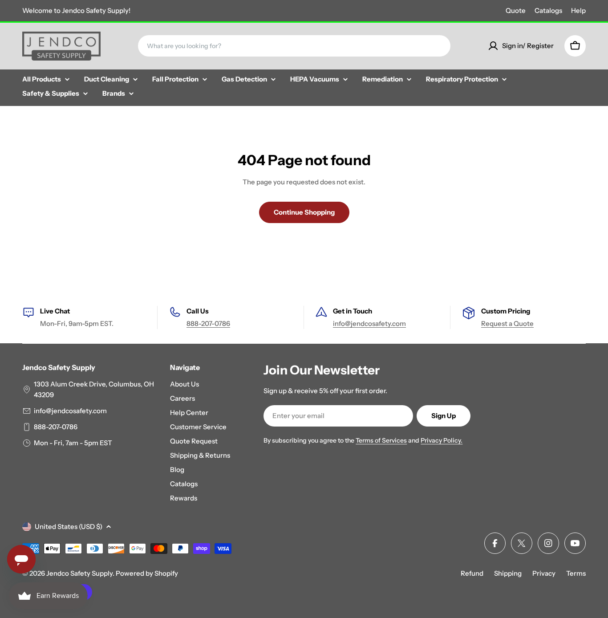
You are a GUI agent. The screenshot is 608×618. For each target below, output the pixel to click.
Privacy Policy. (441, 440)
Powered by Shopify (147, 573)
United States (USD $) (68, 526)
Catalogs (548, 10)
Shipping (508, 573)
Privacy (543, 573)
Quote (516, 10)
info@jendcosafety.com (369, 323)
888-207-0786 (208, 323)
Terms (576, 573)
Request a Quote (507, 323)
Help (578, 10)
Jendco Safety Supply (79, 573)
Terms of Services (381, 440)
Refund (472, 573)
